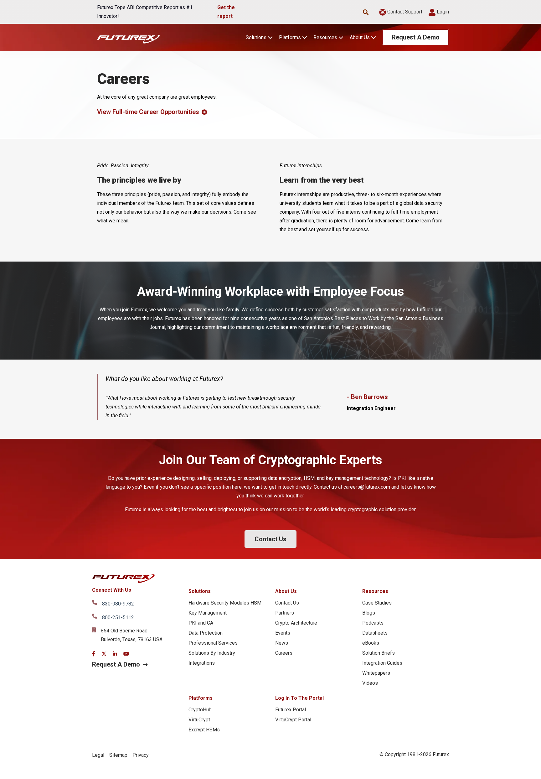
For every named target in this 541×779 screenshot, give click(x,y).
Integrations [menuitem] (201, 663)
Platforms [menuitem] (200, 698)
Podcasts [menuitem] (373, 623)
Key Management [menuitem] (207, 613)
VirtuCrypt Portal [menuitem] (293, 720)
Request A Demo (416, 37)
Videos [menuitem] (370, 683)
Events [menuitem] (282, 633)
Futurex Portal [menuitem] (290, 710)
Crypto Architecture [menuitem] (296, 623)
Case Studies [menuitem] (377, 603)
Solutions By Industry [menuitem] (211, 653)
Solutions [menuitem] (199, 591)
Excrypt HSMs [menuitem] (204, 730)
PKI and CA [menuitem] (200, 623)
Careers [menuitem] (283, 653)
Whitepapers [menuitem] (376, 673)
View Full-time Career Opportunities (148, 112)
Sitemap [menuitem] (118, 755)
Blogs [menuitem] (368, 613)
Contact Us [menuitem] (287, 603)
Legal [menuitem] (98, 755)
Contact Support (404, 12)
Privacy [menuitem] (140, 755)
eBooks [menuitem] (370, 643)
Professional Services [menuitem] (213, 643)
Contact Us (270, 539)
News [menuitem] (281, 643)
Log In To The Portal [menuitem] (299, 698)
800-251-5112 (118, 618)
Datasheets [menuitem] (375, 633)
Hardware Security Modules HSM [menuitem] (224, 603)
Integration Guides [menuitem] (382, 663)
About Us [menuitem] (286, 591)
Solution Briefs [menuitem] (378, 653)
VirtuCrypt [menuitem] (199, 720)
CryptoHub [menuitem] (200, 710)
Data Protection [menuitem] (205, 633)
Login (442, 12)
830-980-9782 (118, 604)
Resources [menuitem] (375, 591)
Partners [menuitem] (284, 613)
